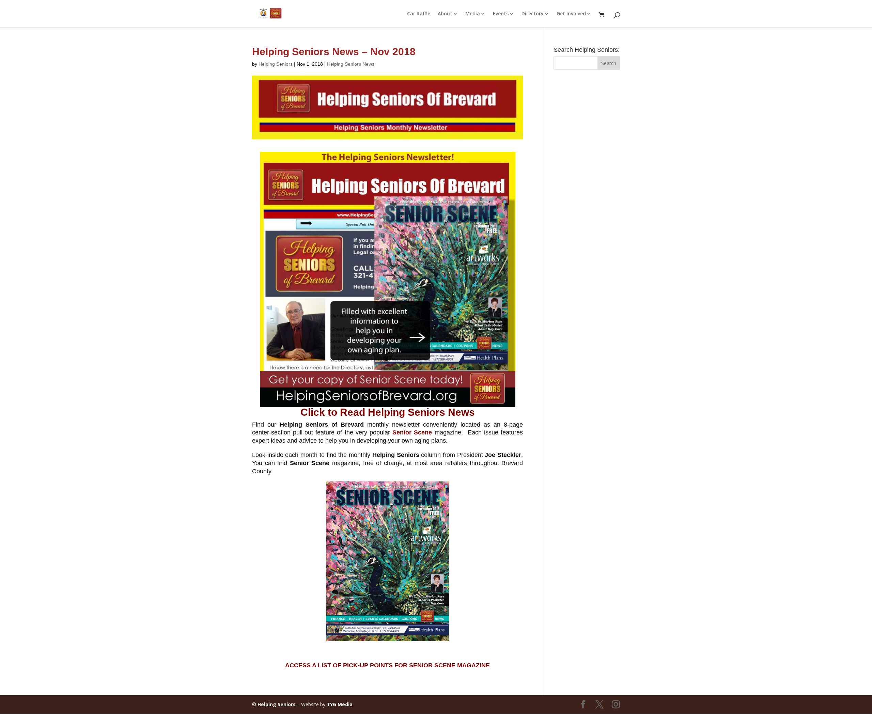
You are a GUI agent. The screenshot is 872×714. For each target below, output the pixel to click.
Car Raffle (418, 14)
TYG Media (340, 704)
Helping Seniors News (350, 64)
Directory (532, 14)
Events (501, 14)
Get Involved (571, 14)
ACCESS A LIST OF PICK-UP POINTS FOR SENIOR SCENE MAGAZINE (387, 665)
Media (472, 14)
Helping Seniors (276, 64)
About (445, 14)
